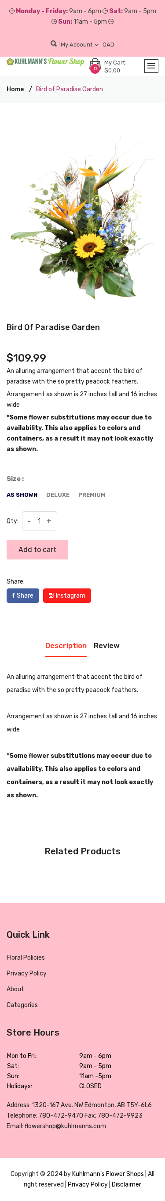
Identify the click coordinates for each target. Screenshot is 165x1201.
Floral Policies (26, 957)
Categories (22, 1005)
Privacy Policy (27, 973)
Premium (92, 494)
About (15, 989)
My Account (77, 44)
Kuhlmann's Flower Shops (108, 1174)
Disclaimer (126, 1184)
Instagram (70, 595)
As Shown (22, 494)
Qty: (12, 521)
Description (66, 645)
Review (107, 645)
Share (25, 595)
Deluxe (58, 494)
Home (15, 89)
